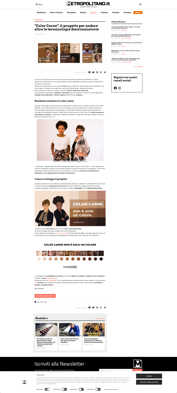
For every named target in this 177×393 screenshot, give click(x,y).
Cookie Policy (53, 384)
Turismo (127, 12)
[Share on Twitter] (93, 72)
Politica (104, 12)
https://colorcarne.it (61, 233)
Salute (83, 12)
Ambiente (41, 12)
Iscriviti (137, 371)
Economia (71, 12)
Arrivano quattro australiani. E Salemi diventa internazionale (93, 340)
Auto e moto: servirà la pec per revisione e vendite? (69, 340)
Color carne (43, 302)
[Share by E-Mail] (97, 72)
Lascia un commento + (45, 296)
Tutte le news (137, 67)
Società (93, 12)
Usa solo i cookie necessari (149, 382)
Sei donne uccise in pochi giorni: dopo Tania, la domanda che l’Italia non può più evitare (46, 342)
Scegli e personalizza (111, 389)
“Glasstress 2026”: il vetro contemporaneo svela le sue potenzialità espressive (125, 59)
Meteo (138, 12)
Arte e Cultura (56, 12)
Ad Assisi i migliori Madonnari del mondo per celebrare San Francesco (126, 35)
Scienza (115, 12)
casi (36, 282)
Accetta (149, 376)
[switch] (64, 389)
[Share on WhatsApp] (101, 72)
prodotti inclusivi (51, 278)
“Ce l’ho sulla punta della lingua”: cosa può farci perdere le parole (125, 27)
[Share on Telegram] (105, 72)
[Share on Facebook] (89, 72)
